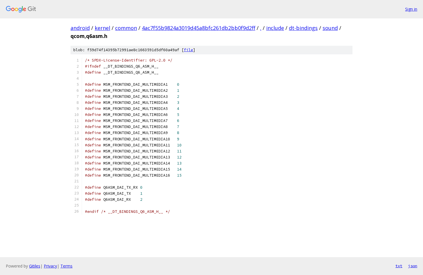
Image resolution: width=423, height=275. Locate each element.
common (126, 27)
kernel (102, 27)
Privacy (50, 266)
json (412, 265)
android (80, 27)
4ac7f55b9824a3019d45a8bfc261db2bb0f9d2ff (198, 27)
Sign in (411, 9)
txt (398, 265)
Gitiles (34, 266)
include (275, 27)
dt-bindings (303, 27)
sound (330, 27)
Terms (66, 266)
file (188, 49)
